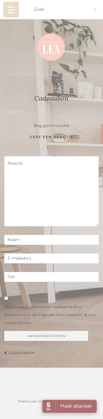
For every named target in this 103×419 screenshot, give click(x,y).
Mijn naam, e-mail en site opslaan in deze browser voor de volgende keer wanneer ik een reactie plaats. (49, 314)
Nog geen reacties (51, 125)
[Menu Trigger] (11, 9)
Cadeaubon (14, 111)
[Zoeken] (95, 9)
